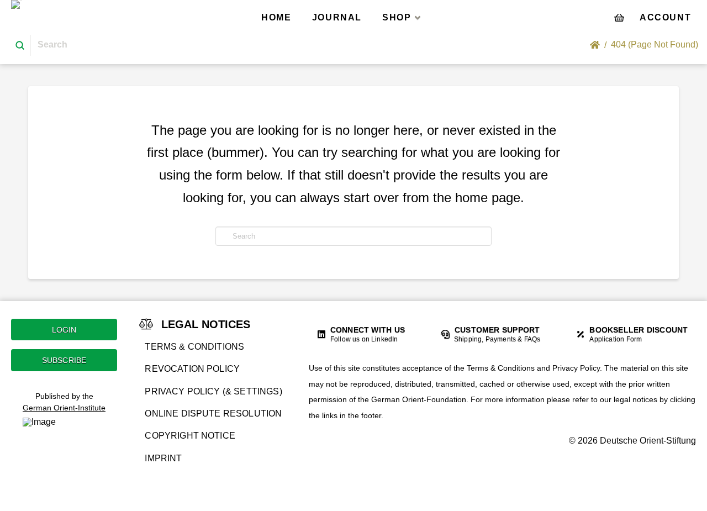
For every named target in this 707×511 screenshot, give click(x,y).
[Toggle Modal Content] (619, 17)
